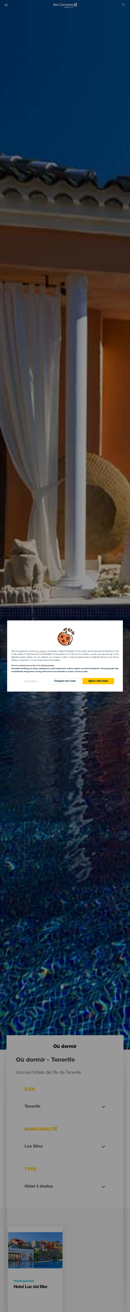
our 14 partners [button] (40, 651)
